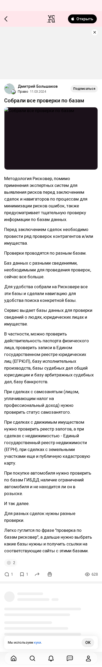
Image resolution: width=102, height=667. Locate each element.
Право (23, 91)
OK (87, 642)
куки (37, 642)
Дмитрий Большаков (38, 86)
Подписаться (84, 89)
